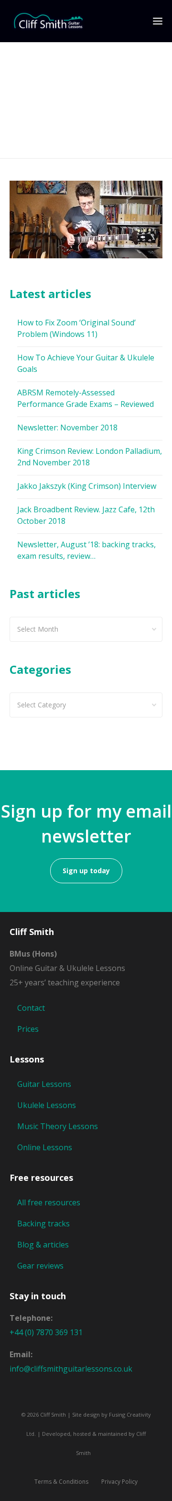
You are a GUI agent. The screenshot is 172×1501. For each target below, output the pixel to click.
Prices (28, 1029)
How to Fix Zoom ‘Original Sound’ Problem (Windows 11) (76, 328)
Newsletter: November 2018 (67, 427)
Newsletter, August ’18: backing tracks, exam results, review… (86, 550)
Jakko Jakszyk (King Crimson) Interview (86, 486)
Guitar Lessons (44, 1084)
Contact (31, 1008)
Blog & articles (43, 1244)
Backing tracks (43, 1223)
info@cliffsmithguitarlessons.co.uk (71, 1368)
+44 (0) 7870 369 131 (46, 1332)
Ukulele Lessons (46, 1105)
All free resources (48, 1202)
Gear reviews (40, 1265)
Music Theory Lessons (57, 1126)
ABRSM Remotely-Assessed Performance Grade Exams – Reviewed (85, 398)
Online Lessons (44, 1147)
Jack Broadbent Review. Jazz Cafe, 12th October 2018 (86, 515)
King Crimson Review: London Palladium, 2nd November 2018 (89, 457)
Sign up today (86, 870)
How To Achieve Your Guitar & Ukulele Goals (85, 363)
